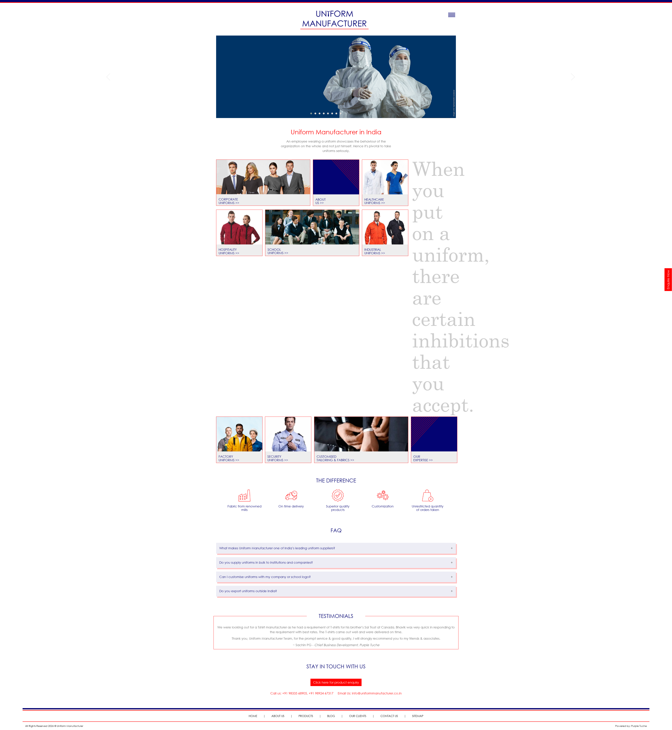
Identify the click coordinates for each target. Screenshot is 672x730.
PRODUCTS (306, 716)
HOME (253, 716)
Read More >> (128, 88)
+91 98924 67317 (321, 693)
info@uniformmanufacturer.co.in (376, 693)
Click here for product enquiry (336, 682)
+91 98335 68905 (294, 693)
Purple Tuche (639, 726)
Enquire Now (668, 279)
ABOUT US (277, 716)
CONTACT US (389, 716)
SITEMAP (417, 716)
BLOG (331, 716)
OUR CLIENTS (357, 716)
